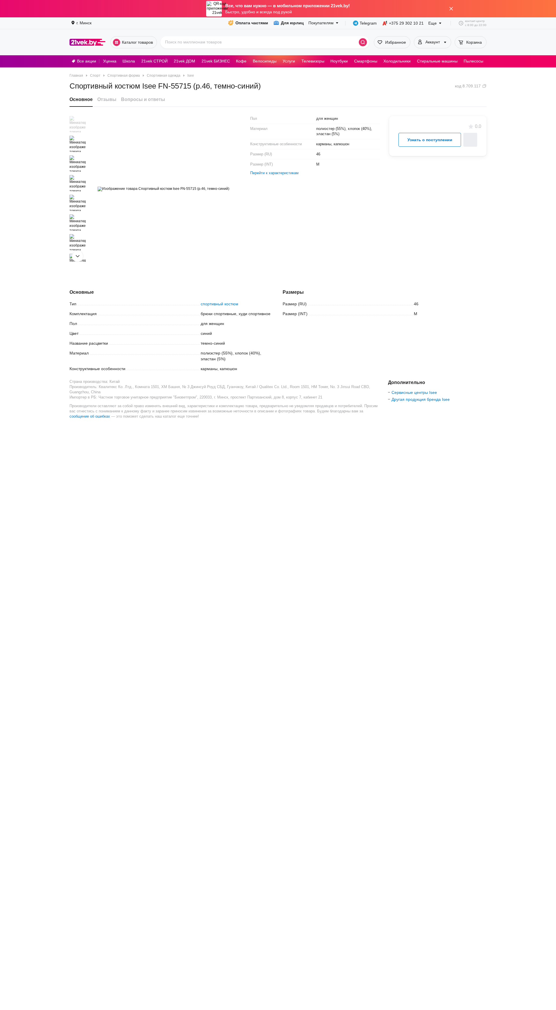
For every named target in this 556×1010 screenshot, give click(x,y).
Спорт (95, 76)
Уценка (109, 61)
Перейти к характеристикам (274, 173)
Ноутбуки (339, 61)
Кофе (241, 61)
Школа (128, 61)
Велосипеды (265, 61)
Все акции (86, 61)
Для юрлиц (292, 23)
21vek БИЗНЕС (216, 61)
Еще (432, 23)
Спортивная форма (123, 76)
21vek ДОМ (184, 61)
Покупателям (321, 23)
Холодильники (397, 61)
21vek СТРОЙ (154, 61)
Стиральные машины (437, 61)
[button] (78, 124)
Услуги (289, 61)
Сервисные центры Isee (414, 392)
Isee (190, 76)
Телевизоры (312, 61)
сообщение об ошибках (90, 416)
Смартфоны (365, 61)
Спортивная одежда (163, 76)
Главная (76, 76)
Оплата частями (251, 23)
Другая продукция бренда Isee (421, 399)
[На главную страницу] (88, 42)
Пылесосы (473, 61)
